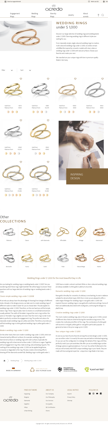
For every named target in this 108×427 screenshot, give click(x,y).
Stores (48, 410)
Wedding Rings (15, 361)
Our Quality (49, 404)
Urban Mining (28, 410)
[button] (21, 79)
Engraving (27, 394)
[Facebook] (101, 393)
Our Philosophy (50, 397)
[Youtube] (98, 393)
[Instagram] (94, 393)
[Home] (53, 8)
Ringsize (26, 397)
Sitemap (69, 400)
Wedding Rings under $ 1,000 (32, 361)
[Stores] (98, 14)
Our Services (49, 400)
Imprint (69, 394)
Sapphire (26, 404)
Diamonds (27, 400)
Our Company (50, 394)
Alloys (26, 407)
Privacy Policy (71, 397)
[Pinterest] (90, 393)
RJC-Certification (50, 407)
